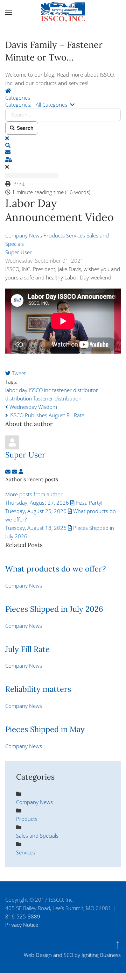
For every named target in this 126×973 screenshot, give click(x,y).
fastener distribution (58, 398)
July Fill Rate (27, 649)
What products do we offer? (55, 569)
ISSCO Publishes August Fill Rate (46, 415)
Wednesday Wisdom (32, 406)
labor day (16, 389)
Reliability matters (38, 689)
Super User (18, 252)
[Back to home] (63, 12)
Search (24, 128)
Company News (23, 235)
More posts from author (34, 494)
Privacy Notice (21, 924)
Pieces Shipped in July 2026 (54, 609)
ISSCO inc (40, 389)
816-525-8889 (22, 916)
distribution (18, 398)
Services (75, 235)
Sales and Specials (37, 835)
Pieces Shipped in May (45, 729)
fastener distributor (75, 389)
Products (54, 235)
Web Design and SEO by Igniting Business (72, 954)
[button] (8, 12)
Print (18, 183)
